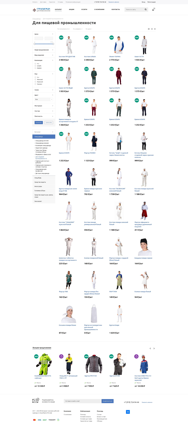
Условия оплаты (85, 416)
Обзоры (99, 421)
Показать (39, 122)
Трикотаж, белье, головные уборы (41, 151)
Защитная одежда (41, 148)
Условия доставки (86, 419)
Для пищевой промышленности (41, 157)
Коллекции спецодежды (43, 145)
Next (154, 348)
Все (38, 63)
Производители (102, 419)
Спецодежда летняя (42, 140)
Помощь (100, 411)
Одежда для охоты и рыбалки (42, 161)
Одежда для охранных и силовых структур (43, 166)
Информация (85, 411)
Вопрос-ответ (101, 416)
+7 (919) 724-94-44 (100, 2)
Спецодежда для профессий (40, 170)
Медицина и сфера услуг (43, 154)
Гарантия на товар (86, 421)
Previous (150, 348)
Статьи (99, 414)
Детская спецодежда (42, 173)
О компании (67, 414)
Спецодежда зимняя (42, 143)
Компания (67, 411)
